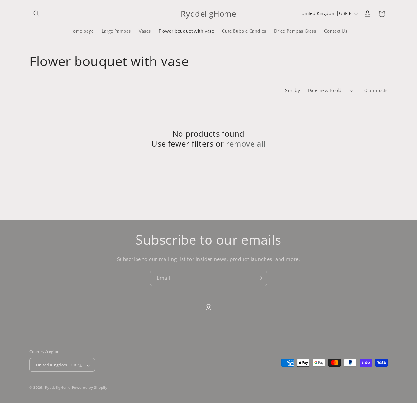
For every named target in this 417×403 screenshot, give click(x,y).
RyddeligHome (58, 388)
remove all (246, 144)
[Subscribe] (259, 278)
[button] (36, 14)
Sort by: (293, 90)
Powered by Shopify (90, 388)
